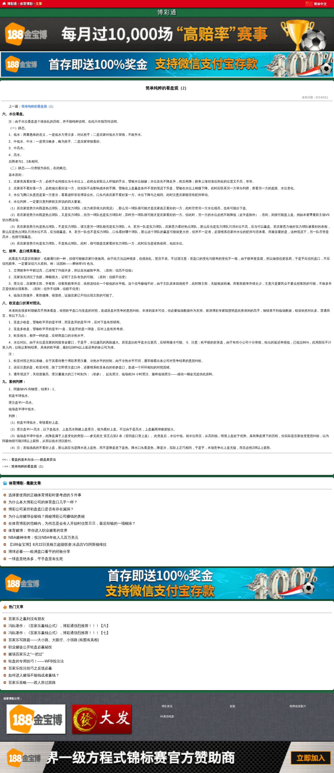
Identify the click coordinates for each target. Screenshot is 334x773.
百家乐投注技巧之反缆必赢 (30, 668)
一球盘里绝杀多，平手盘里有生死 (35, 559)
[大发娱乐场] (101, 732)
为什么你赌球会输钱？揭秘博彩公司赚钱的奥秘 (46, 516)
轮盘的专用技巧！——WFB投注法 (36, 661)
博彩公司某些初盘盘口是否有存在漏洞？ (41, 509)
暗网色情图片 (298, 706)
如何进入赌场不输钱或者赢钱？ (33, 675)
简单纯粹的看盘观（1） (38, 106)
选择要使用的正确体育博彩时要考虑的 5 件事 (44, 495)
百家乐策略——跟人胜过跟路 (32, 682)
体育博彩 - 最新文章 (25, 483)
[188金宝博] (36, 732)
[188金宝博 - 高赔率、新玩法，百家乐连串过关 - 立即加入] (167, 77)
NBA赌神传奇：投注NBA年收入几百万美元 (43, 537)
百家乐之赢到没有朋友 (26, 619)
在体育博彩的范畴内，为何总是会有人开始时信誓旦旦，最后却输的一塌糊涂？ (72, 523)
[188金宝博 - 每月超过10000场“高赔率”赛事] (167, 50)
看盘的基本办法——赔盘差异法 (33, 459)
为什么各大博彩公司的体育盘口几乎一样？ (42, 502)
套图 (232, 706)
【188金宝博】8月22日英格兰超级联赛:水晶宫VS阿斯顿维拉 (57, 544)
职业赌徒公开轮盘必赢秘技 (30, 647)
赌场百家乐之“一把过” (25, 654)
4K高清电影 (167, 716)
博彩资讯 (167, 706)
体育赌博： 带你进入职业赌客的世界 (37, 530)
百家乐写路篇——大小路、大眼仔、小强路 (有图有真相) (53, 640)
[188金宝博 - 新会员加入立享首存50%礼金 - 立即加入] (167, 598)
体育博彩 (26, 3)
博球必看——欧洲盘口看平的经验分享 (39, 551)
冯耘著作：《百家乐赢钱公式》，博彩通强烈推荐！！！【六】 (59, 626)
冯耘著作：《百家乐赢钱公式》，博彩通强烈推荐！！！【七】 (59, 633)
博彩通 (12, 3)
